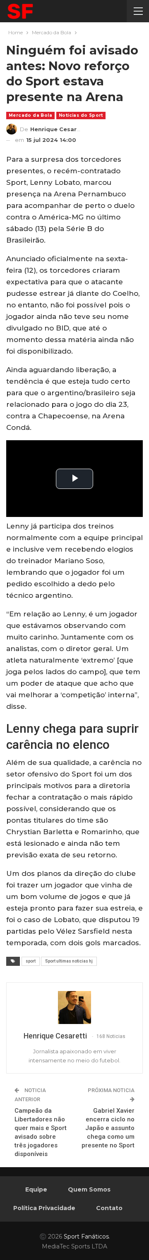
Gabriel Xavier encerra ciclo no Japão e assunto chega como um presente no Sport (108, 1128)
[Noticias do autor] (74, 1007)
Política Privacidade (44, 1208)
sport (31, 961)
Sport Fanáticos (86, 1236)
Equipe (36, 1189)
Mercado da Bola (30, 115)
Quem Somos (89, 1189)
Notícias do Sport (81, 115)
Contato (109, 1208)
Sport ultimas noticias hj (69, 961)
